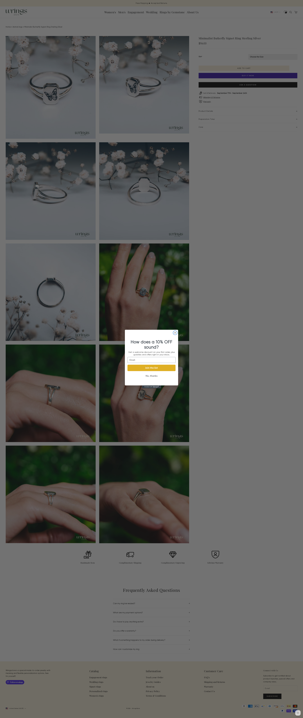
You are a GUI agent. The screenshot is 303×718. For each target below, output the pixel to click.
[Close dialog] (175, 333)
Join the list (151, 367)
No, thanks (152, 375)
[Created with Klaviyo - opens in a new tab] (151, 386)
